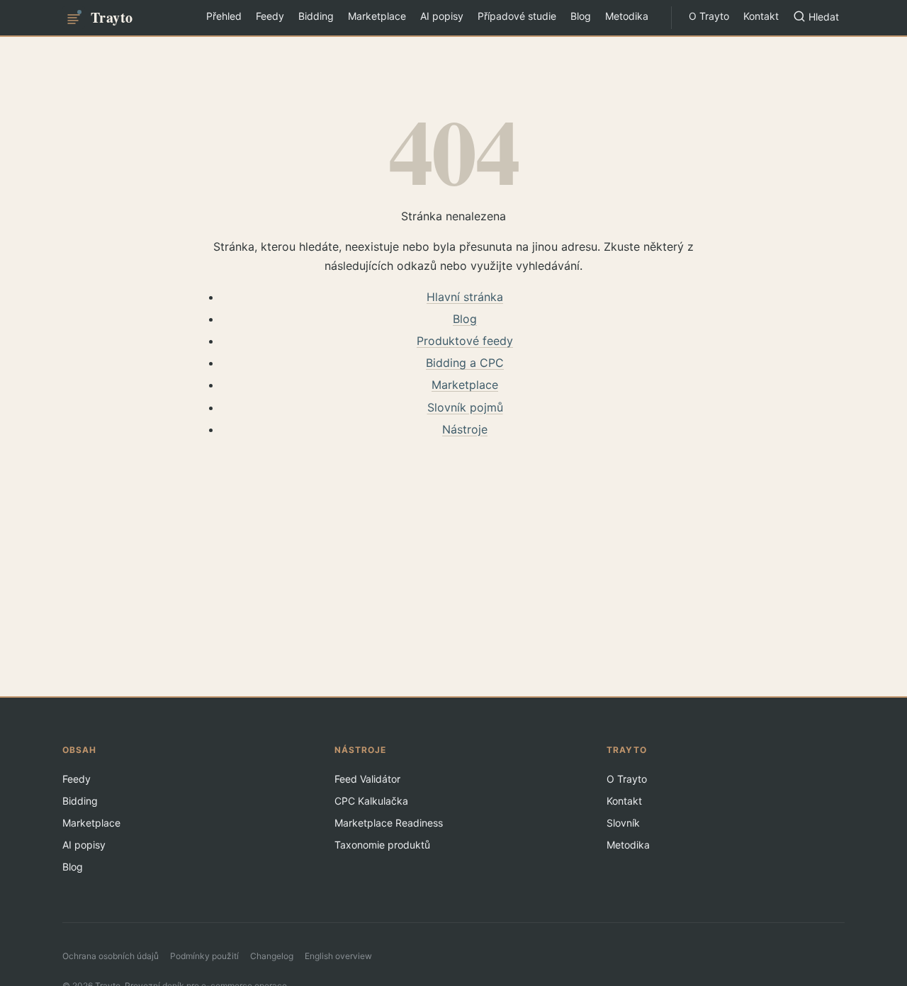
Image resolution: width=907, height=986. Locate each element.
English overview (338, 956)
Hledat (824, 17)
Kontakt (761, 16)
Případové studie (517, 16)
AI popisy (441, 16)
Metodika (626, 16)
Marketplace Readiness (388, 823)
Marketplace (377, 16)
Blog (580, 16)
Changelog (271, 956)
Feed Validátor (367, 779)
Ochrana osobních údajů (110, 956)
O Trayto (709, 16)
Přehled (224, 16)
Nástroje (465, 429)
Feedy (270, 16)
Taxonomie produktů (382, 845)
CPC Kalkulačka (371, 801)
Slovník (623, 823)
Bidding (316, 16)
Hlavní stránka (465, 297)
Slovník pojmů (465, 407)
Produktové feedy (465, 341)
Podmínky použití (204, 956)
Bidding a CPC (465, 363)
